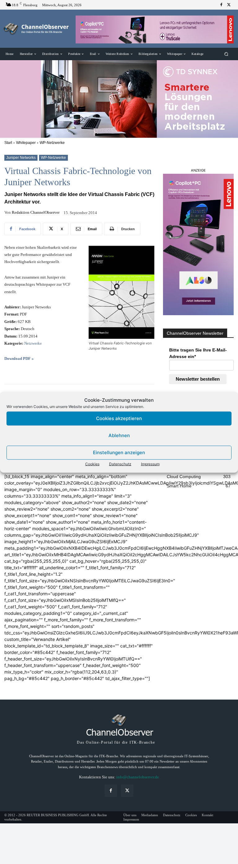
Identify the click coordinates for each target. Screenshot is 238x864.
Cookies (92, 463)
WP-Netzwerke (52, 143)
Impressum (150, 463)
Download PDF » (19, 358)
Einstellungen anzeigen (119, 452)
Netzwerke (33, 343)
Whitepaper (26, 143)
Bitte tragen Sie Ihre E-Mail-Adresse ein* (198, 353)
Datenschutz (120, 463)
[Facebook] (221, 5)
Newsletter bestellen (198, 379)
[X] (228, 5)
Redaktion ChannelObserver (36, 212)
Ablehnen (119, 435)
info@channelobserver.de (137, 777)
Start (8, 143)
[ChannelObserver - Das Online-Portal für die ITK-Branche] (36, 28)
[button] (226, 54)
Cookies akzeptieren (119, 418)
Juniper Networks (21, 157)
